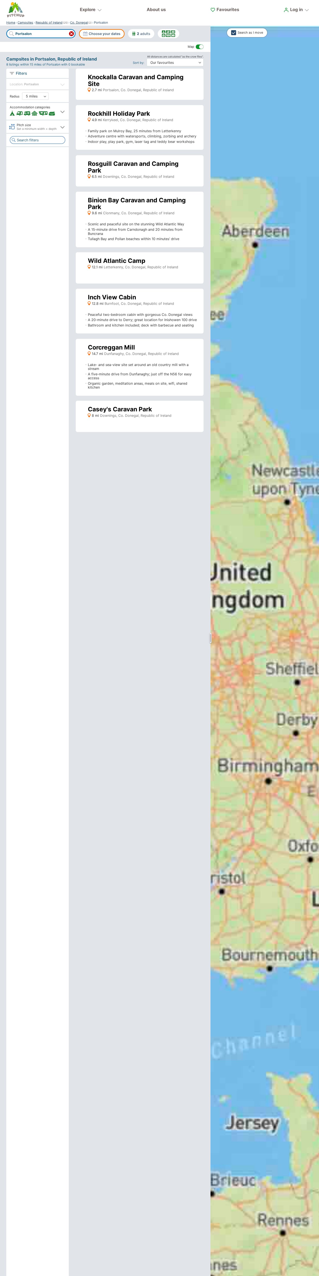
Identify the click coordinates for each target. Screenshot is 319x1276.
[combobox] (40, 33)
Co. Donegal (79, 22)
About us (156, 9)
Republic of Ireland (49, 22)
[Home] (15, 10)
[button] (37, 111)
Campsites (25, 22)
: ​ (139, 62)
